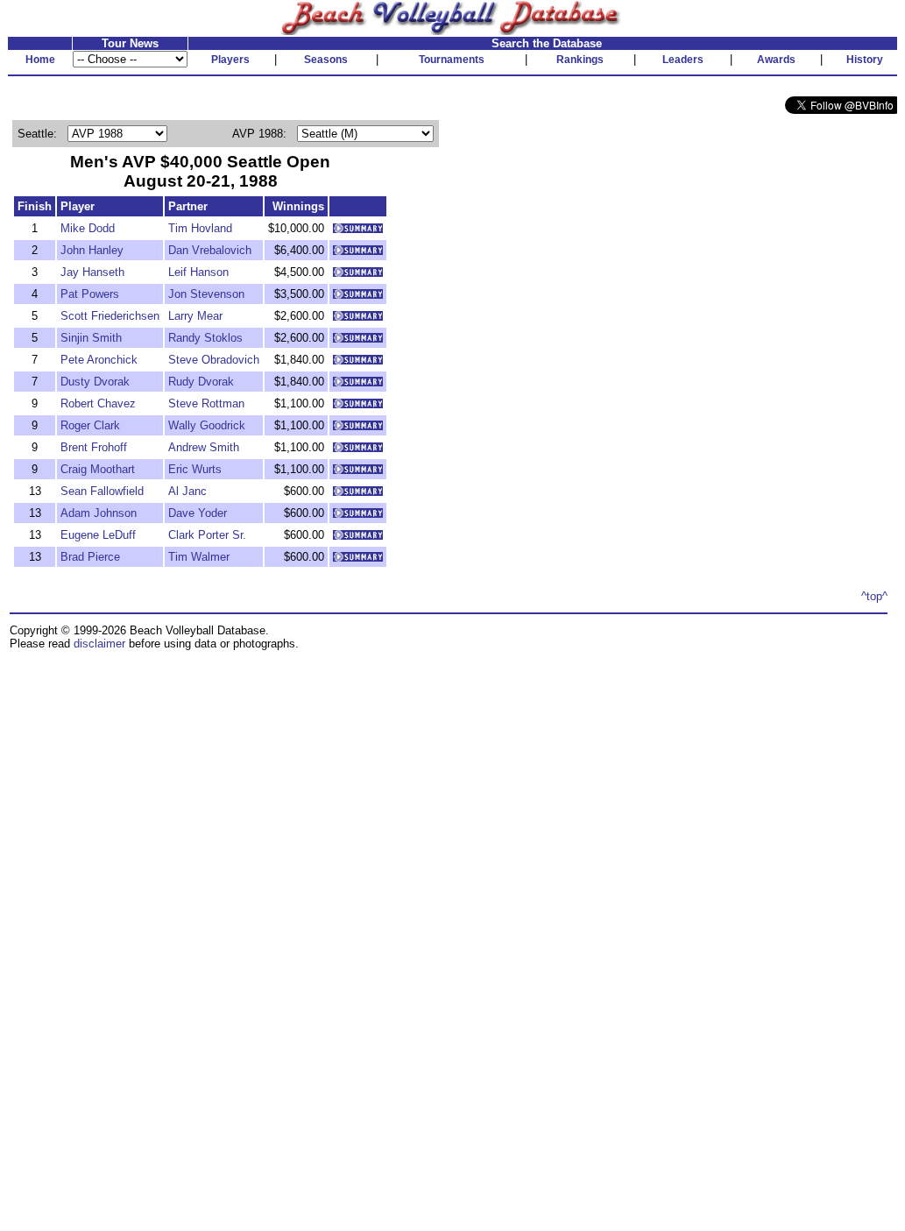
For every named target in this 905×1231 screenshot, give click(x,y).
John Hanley (92, 250)
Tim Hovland (200, 228)
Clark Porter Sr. (207, 534)
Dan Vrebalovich (209, 250)
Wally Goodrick (206, 425)
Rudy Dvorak (201, 381)
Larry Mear (195, 315)
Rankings (580, 59)
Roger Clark (90, 425)
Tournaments (451, 59)
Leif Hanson (198, 272)
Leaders (682, 59)
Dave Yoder (197, 513)
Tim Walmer (199, 556)
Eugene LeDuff (98, 534)
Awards (776, 59)
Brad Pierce (90, 556)
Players (230, 59)
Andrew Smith (203, 447)
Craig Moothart (97, 469)
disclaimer (99, 643)
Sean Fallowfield (102, 491)
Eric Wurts (195, 469)
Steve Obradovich (213, 359)
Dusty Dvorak (95, 381)
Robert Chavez (98, 403)
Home (40, 59)
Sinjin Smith (91, 337)
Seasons (326, 59)
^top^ (874, 596)
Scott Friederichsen (109, 315)
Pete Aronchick (99, 359)
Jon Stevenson (206, 294)
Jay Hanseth (92, 272)
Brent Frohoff (93, 447)
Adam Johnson (98, 513)
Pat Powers (89, 294)
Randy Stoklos (205, 337)
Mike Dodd (87, 228)
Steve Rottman (206, 403)
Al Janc (187, 491)
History (864, 59)
